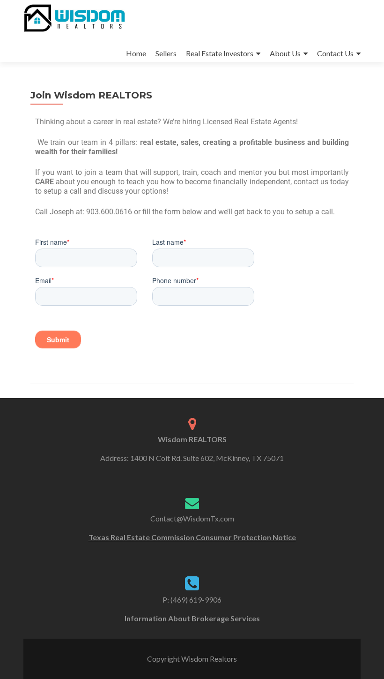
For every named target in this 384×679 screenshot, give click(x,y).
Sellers (166, 53)
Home (136, 53)
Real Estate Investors (219, 53)
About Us (285, 53)
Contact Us (335, 53)
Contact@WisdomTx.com (192, 518)
